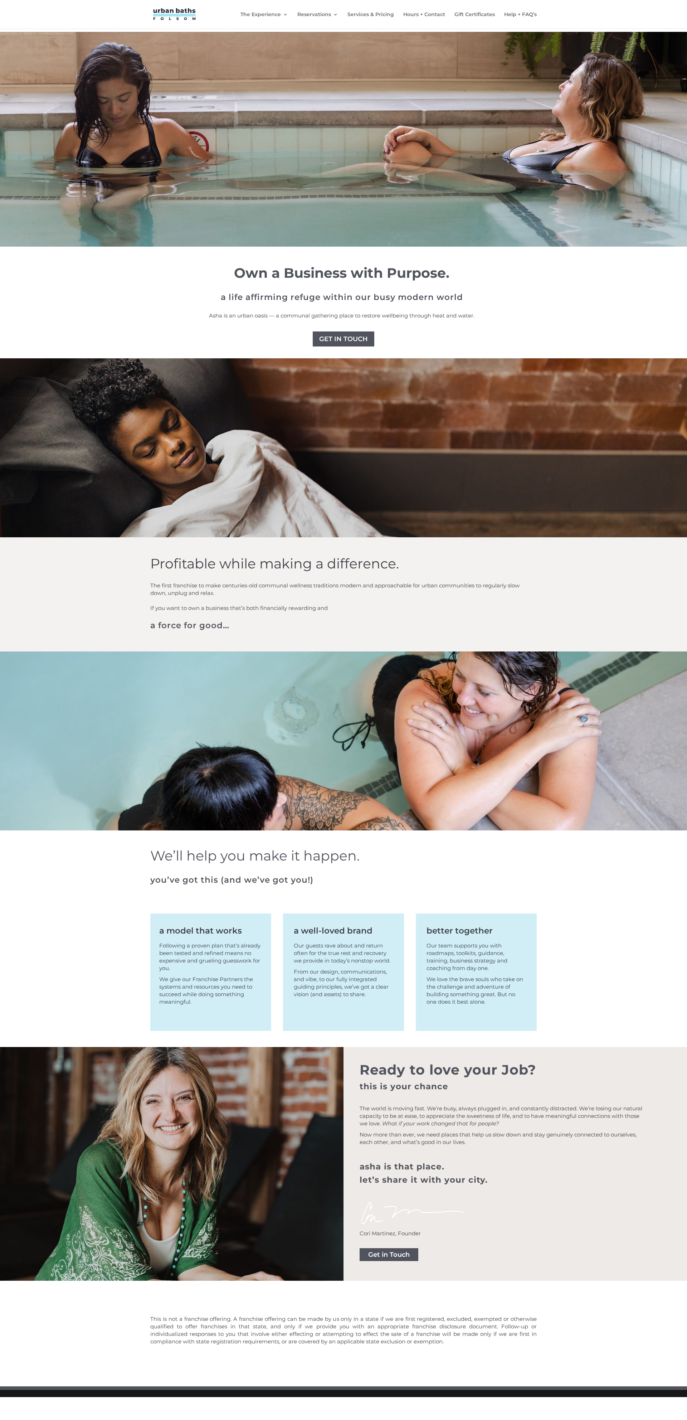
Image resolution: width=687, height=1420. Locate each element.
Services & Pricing (370, 15)
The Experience (260, 15)
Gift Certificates (474, 15)
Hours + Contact (424, 15)
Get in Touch (343, 339)
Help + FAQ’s (520, 15)
